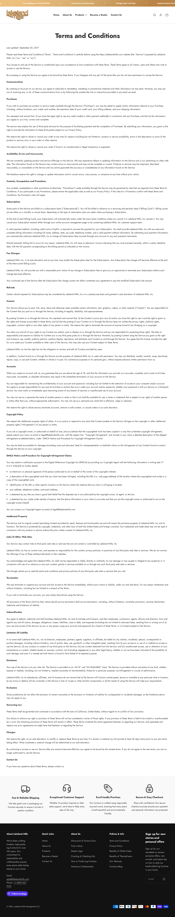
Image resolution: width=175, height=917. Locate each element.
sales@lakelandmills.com (18, 879)
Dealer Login (77, 851)
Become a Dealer (99, 14)
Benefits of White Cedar (121, 851)
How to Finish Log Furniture (83, 861)
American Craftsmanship (82, 866)
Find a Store (76, 846)
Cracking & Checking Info (83, 856)
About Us (67, 14)
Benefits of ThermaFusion (121, 856)
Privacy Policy (116, 846)
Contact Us (116, 14)
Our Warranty (116, 861)
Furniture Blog (116, 866)
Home (56, 14)
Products (79, 14)
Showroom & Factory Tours (83, 840)
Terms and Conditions (119, 840)
